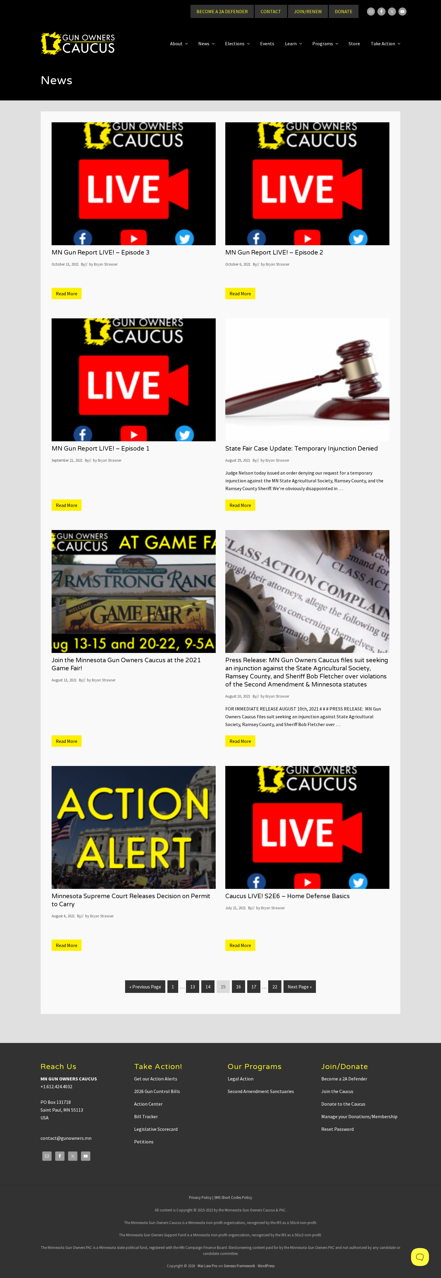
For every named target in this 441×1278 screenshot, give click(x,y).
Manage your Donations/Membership (359, 1116)
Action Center (148, 1104)
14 (209, 986)
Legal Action (241, 1079)
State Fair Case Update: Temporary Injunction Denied (301, 448)
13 (194, 986)
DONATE (343, 11)
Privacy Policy (200, 1197)
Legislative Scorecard (156, 1129)
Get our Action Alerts (155, 1079)
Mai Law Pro (208, 1265)
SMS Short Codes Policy (233, 1197)
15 (225, 986)
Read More (69, 294)
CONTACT (271, 11)
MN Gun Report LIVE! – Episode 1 (101, 448)
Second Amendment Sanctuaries (261, 1091)
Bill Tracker (146, 1116)
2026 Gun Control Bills (157, 1091)
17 (255, 986)
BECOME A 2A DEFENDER (222, 11)
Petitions (144, 1142)
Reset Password (337, 1129)
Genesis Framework (239, 1265)
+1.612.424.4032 (56, 1086)
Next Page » (299, 988)
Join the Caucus (337, 1091)
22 (276, 986)
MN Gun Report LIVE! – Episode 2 (274, 252)
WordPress (266, 1265)
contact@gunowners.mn (66, 1138)
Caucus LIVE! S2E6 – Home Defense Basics (287, 896)
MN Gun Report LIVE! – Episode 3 (101, 252)
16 (240, 986)
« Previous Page (145, 988)
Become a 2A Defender (344, 1079)
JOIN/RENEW (308, 11)
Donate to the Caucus (343, 1104)
